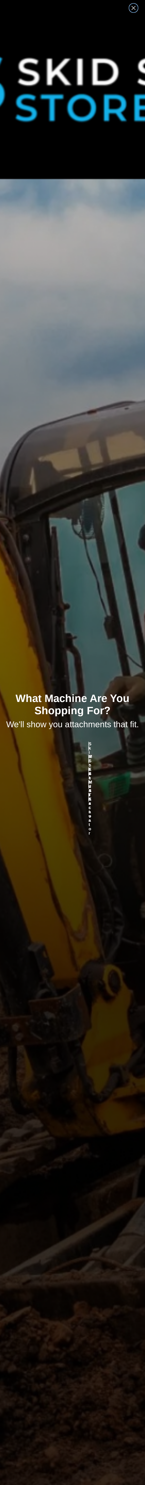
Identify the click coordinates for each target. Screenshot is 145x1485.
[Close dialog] (133, 8)
